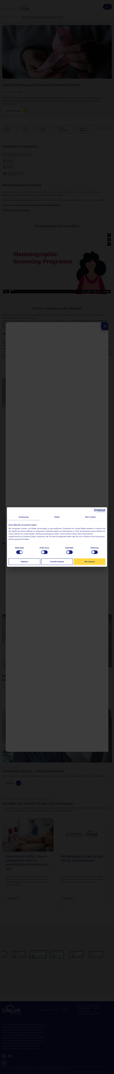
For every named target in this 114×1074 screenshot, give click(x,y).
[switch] (44, 552)
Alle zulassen (89, 562)
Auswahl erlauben (57, 562)
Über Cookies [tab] (90, 517)
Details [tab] (57, 517)
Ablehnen (24, 562)
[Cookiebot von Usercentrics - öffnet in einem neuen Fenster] (95, 510)
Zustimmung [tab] (24, 517)
